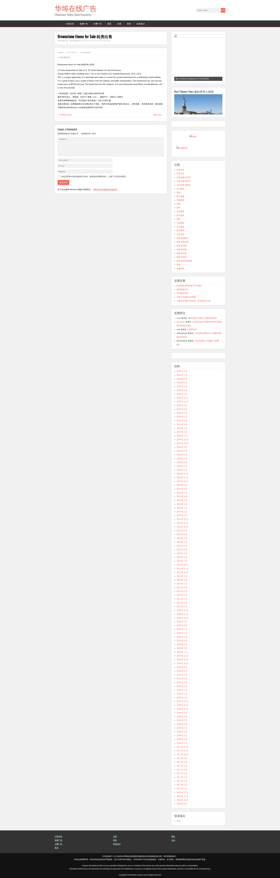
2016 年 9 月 (182, 804)
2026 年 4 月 (182, 386)
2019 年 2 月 (182, 694)
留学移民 (180, 230)
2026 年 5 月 (182, 383)
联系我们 (141, 23)
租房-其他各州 (183, 238)
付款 (173, 840)
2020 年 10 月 (182, 618)
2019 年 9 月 (182, 667)
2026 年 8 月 (182, 371)
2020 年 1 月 (182, 652)
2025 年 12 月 (182, 398)
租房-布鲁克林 (183, 242)
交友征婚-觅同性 (183, 185)
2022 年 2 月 (182, 557)
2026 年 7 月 (182, 375)
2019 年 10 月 (182, 663)
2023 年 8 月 (182, 489)
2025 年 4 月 (182, 424)
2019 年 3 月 (182, 690)
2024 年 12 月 (182, 439)
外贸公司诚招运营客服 (186, 297)
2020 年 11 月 (182, 614)
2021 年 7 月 (182, 584)
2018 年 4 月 (182, 732)
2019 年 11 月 (182, 660)
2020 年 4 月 (182, 641)
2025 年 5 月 (182, 421)
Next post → (158, 115)
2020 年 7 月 (182, 629)
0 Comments (85, 53)
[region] (198, 57)
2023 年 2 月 (182, 512)
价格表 (174, 844)
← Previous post (65, 115)
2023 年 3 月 (182, 508)
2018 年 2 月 (182, 739)
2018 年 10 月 (182, 709)
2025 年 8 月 (182, 409)
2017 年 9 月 (182, 758)
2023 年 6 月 (182, 496)
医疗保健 (180, 196)
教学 (178, 208)
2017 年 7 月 (182, 766)
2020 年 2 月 (182, 648)
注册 (119, 23)
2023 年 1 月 (182, 515)
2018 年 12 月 (182, 701)
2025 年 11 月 (182, 402)
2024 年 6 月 (182, 455)
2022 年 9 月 (182, 531)
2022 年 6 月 (182, 542)
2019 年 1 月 (182, 697)
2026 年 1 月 (182, 394)
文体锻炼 (180, 211)
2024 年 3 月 (182, 462)
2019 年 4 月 (182, 686)
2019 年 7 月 (182, 675)
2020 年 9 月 (182, 622)
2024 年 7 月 (182, 451)
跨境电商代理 (182, 293)
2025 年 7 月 (182, 413)
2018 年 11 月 (182, 705)
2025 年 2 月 (182, 432)
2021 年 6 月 (182, 587)
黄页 (109, 23)
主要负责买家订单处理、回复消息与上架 (194, 301)
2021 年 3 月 (182, 599)
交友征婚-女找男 (183, 177)
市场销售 (180, 200)
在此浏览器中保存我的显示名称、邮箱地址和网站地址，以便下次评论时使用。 (94, 176)
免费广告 (84, 23)
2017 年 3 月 (182, 781)
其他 (178, 192)
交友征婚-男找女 (183, 181)
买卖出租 (180, 170)
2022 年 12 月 (182, 519)
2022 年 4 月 (182, 550)
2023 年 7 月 (182, 493)
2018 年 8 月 (182, 716)
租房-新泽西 (182, 246)
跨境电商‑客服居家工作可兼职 (189, 286)
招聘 (178, 204)
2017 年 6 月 (182, 770)
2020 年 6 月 (182, 633)
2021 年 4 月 (182, 595)
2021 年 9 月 (182, 576)
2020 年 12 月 (182, 610)
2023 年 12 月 (182, 474)
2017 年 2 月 (182, 785)
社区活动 (180, 234)
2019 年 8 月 (182, 671)
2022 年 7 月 (182, 538)
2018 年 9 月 (182, 713)
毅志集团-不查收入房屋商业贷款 (202, 318)
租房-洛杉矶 (182, 253)
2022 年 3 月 (182, 553)
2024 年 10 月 (182, 443)
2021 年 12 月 (182, 565)
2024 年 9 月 (182, 447)
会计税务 (180, 189)
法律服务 (180, 223)
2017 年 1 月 (182, 789)
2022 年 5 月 (182, 546)
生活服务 (180, 227)
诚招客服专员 (182, 289)
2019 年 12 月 (182, 656)
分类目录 (70, 23)
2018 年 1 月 (182, 743)
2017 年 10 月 (182, 754)
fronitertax (181, 322)
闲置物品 (192, 329)
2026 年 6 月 (182, 379)
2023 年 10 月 (182, 481)
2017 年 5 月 (182, 773)
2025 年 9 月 (182, 405)
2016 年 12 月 (182, 792)
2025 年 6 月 (182, 417)
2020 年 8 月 (182, 625)
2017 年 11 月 (182, 751)
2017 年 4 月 (182, 777)
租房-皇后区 (182, 257)
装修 (178, 265)
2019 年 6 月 (182, 679)
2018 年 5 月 (182, 728)
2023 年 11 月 (182, 477)
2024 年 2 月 (182, 466)
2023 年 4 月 (182, 504)
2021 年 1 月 (182, 606)
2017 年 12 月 (182, 747)
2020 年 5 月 (182, 637)
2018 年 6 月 (182, 724)
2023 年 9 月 (182, 485)
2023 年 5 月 (182, 500)
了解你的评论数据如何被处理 (104, 189)
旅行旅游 (180, 215)
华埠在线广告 (76, 8)
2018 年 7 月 (182, 720)
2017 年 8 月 (182, 762)
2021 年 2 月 (182, 603)
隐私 (173, 836)
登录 (129, 23)
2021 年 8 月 (182, 580)
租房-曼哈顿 (65, 57)
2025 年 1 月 (182, 436)
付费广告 (97, 23)
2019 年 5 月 (182, 682)
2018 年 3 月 (182, 735)
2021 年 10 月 (182, 572)
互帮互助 (180, 173)
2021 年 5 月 (182, 591)
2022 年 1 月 (182, 561)
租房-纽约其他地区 (184, 261)
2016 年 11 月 (182, 796)
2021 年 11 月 (182, 568)
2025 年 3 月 (182, 428)
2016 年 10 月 (182, 800)
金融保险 (180, 268)
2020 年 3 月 (182, 644)
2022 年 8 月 (182, 534)
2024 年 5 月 (182, 458)
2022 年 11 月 (182, 523)
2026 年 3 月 (182, 390)
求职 (178, 219)
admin (61, 53)
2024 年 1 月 (182, 470)
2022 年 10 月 (182, 527)
